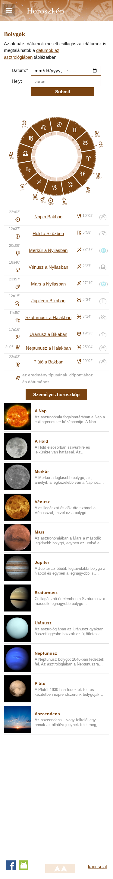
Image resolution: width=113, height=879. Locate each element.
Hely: (17, 81)
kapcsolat (97, 866)
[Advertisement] (56, 795)
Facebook (11, 865)
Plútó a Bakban (48, 361)
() (103, 217)
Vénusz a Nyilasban (48, 267)
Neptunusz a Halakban (48, 348)
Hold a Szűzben (48, 233)
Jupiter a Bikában (48, 300)
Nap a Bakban (48, 216)
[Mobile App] (23, 865)
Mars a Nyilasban (48, 283)
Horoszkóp (45, 10)
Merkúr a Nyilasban (48, 250)
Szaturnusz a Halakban (48, 317)
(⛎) (103, 250)
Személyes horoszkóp (56, 394)
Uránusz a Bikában (48, 334)
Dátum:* (20, 70)
